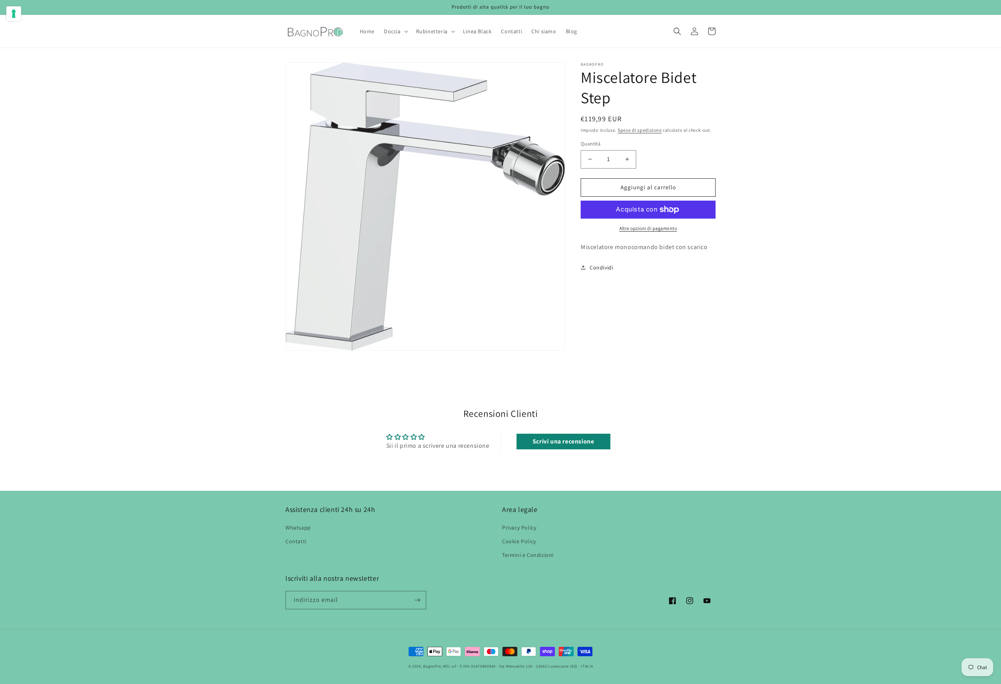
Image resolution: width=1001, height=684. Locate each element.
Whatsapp (298, 527)
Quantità (591, 143)
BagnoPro (432, 666)
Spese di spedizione (640, 130)
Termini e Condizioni (528, 554)
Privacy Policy (519, 527)
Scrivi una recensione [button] (563, 441)
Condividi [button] (601, 267)
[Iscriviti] (417, 600)
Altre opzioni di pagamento (648, 228)
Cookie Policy (519, 541)
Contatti (296, 541)
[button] (395, 31)
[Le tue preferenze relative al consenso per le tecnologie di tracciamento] (13, 13)
